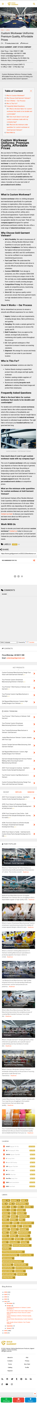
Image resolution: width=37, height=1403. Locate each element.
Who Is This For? (11, 103)
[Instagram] (12, 1384)
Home (2, 30)
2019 (5, 1333)
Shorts (4, 1210)
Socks (4, 1226)
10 (5, 1115)
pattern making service (23, 1268)
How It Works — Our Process (15, 101)
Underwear (5, 1245)
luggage (4, 1229)
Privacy (27, 1361)
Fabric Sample (6, 1239)
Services (5, 1213)
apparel (13, 1216)
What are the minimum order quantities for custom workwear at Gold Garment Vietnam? (18, 127)
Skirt (12, 1210)
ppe (18, 1226)
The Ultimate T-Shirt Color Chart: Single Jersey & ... (20, 1310)
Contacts (10, 1361)
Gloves (27, 1239)
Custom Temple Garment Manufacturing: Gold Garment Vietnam (16, 1032)
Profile (27, 1367)
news (4, 1200)
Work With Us (10, 132)
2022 (5, 1299)
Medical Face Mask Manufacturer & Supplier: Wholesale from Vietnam (14, 888)
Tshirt (23, 1200)
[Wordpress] (7, 1379)
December (10, 1303)
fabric (12, 1226)
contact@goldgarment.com (15, 658)
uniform (8, 30)
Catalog (10, 1367)
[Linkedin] (26, 1379)
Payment (9, 1370)
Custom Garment (26, 1223)
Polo (10, 1203)
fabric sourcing (7, 1258)
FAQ (27, 1357)
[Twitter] (12, 1379)
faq (3, 1203)
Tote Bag (24, 1242)
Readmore (26, 872)
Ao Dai (4, 1235)
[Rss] (2, 1379)
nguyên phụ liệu (7, 1268)
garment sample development (11, 1261)
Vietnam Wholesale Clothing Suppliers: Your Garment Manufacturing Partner (16, 1062)
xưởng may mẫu (7, 1277)
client (21, 1219)
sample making (7, 1271)
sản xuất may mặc (8, 1274)
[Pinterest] (21, 1379)
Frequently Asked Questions (15, 106)
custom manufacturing (9, 1255)
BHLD (15, 1223)
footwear (20, 1210)
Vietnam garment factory (21, 1245)
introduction (6, 1223)
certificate (5, 1248)
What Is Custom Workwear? (15, 95)
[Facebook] (2, 1384)
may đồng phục (20, 1203)
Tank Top (26, 1226)
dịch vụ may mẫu (26, 1255)
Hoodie (4, 1207)
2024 (5, 1297)
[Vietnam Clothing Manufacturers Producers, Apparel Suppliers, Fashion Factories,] (13, 4)
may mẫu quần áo (20, 1264)
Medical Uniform (23, 1232)
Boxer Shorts (23, 1235)
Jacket (4, 1219)
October (9, 1305)
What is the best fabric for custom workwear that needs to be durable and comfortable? (19, 111)
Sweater (13, 1219)
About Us (10, 1357)
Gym (19, 1207)
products (27, 1207)
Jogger (12, 1232)
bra (12, 1213)
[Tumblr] (16, 1379)
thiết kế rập (21, 1274)
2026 (5, 1292)
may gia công (6, 1264)
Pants (4, 1242)
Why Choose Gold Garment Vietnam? (18, 98)
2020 (5, 1330)
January (9, 1328)
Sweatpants (13, 1242)
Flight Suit (18, 1239)
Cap (12, 1207)
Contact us (13, 531)
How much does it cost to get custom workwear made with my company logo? (18, 119)
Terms (10, 1364)
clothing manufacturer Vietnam (12, 1252)
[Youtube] (7, 1384)
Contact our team (7, 514)
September (10, 1326)
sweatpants (19, 1271)
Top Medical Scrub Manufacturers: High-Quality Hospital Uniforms (16, 973)
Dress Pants (23, 1216)
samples (14, 1200)
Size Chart (27, 1364)
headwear (23, 1229)
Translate (31, 642)
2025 (5, 1294)
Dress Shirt (20, 1213)
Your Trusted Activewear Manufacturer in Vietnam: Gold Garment (17, 1121)
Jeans (4, 1232)
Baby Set (13, 1235)
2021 (5, 1301)
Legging (4, 1216)
